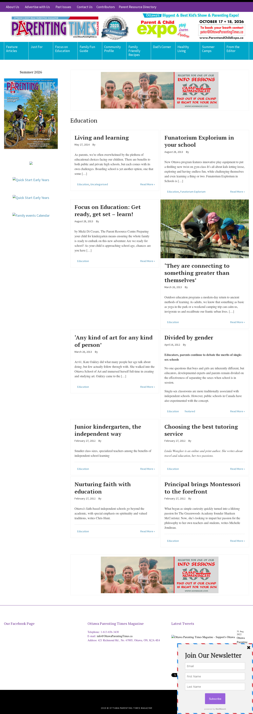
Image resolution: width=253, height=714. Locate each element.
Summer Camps (208, 49)
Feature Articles (12, 49)
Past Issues (63, 7)
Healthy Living (183, 49)
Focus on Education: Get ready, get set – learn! (108, 210)
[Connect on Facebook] (234, 7)
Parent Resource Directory (137, 7)
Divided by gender (188, 337)
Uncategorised (99, 184)
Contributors (105, 7)
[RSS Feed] (222, 7)
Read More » (147, 184)
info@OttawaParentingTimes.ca (114, 636)
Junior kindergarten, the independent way (108, 430)
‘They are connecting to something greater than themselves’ (196, 273)
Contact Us (85, 7)
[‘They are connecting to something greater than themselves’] (204, 228)
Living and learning (102, 137)
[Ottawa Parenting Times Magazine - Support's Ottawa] (203, 634)
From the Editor (233, 49)
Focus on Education (62, 49)
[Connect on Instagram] (240, 7)
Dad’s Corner (162, 47)
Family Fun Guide (87, 49)
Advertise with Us (37, 7)
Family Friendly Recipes (134, 51)
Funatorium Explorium (193, 191)
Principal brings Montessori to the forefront (202, 487)
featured (190, 411)
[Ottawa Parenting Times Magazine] (67, 27)
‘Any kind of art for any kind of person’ (114, 341)
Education (83, 184)
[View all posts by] (96, 144)
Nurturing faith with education (103, 487)
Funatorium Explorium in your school (199, 141)
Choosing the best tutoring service (201, 430)
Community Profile (112, 49)
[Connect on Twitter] (228, 7)
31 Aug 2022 (240, 633)
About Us (12, 7)
